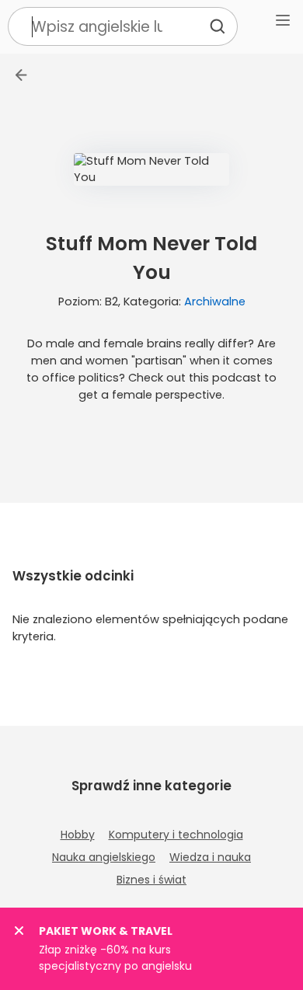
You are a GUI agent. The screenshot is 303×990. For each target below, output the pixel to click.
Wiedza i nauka (210, 857)
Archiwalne (215, 301)
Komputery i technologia (176, 834)
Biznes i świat (151, 879)
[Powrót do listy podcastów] (21, 75)
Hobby (78, 834)
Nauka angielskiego (103, 857)
